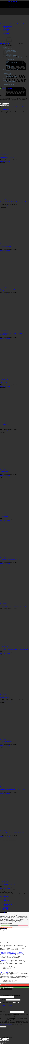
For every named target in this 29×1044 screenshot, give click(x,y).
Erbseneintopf (4, 516)
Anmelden (16, 1002)
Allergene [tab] (6, 109)
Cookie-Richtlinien (17, 953)
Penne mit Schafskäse (6, 741)
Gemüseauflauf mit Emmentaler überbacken (12, 832)
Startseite (2, 24)
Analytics (9, 952)
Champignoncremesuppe (7, 157)
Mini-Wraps (12, 68)
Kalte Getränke (10, 83)
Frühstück (6, 47)
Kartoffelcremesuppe (5, 246)
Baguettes (9, 54)
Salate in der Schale (11, 76)
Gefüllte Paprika (4, 697)
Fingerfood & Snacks (9, 50)
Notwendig (3, 952)
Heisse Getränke (10, 81)
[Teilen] (3, 1042)
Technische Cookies (5, 960)
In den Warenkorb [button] (5, 161)
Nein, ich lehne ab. (23, 925)
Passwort (3, 999)
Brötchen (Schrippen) (12, 55)
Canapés (8, 58)
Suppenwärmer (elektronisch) (8, 884)
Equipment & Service (9, 84)
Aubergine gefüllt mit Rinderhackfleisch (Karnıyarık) (14, 606)
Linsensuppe (3, 427)
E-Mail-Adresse (4, 1012)
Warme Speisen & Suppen (20, 24)
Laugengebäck (10, 59)
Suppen (8, 70)
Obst (7, 77)
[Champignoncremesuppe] (7, 33)
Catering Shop (7, 904)
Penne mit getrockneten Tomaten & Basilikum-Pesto (14, 202)
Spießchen (9, 63)
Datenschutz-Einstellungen (7, 927)
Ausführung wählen (5, 701)
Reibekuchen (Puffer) (12, 62)
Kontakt (5, 908)
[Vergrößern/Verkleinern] (0, 1042)
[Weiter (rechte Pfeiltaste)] (2, 1043)
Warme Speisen (10, 72)
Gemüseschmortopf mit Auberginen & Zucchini (12, 789)
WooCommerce (4, 972)
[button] (4, 43)
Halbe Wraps (12, 66)
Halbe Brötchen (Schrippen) (17, 57)
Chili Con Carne (4, 382)
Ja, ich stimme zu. (5, 925)
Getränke (5, 80)
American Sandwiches (12, 51)
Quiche (8, 61)
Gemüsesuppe (4, 471)
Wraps (8, 65)
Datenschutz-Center (17, 952)
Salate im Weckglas (11, 74)
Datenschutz (6, 900)
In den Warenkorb (5, 105)
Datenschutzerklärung (6, 953)
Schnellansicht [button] (4, 154)
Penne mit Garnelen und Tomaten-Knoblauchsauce (14, 649)
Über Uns (6, 905)
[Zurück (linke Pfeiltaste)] (0, 1043)
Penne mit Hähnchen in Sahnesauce (10, 559)
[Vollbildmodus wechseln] (2, 1042)
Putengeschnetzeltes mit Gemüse (9, 290)
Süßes (5, 79)
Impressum (6, 901)
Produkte (8, 24)
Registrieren (3, 1026)
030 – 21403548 (12, 2)
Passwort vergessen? (6, 1005)
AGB (4, 899)
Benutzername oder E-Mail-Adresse (10, 995)
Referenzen (6, 907)
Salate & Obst (7, 73)
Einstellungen (14, 925)
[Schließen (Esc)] (5, 1042)
